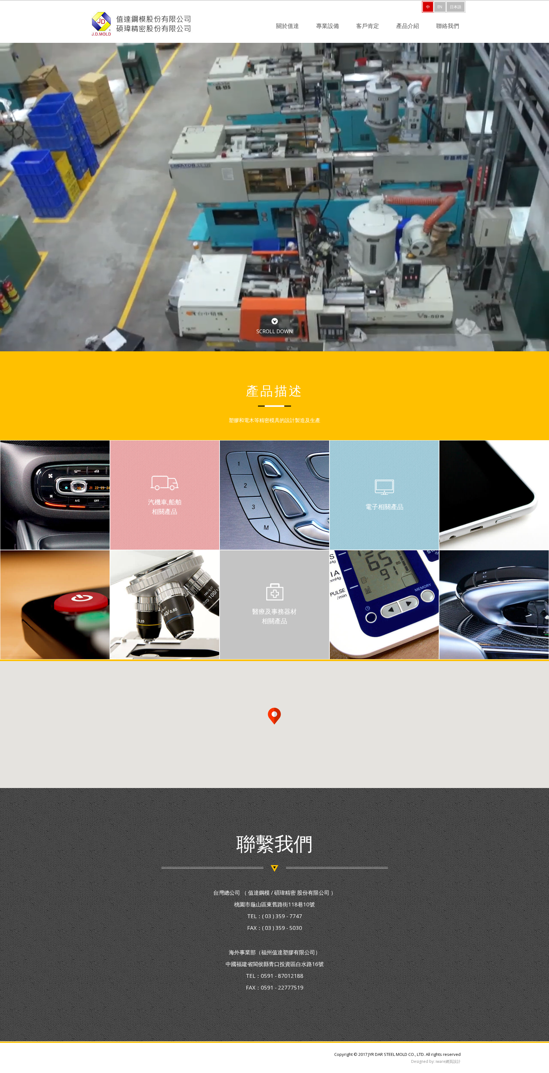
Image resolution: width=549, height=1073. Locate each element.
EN (439, 7)
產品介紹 (407, 26)
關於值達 (287, 26)
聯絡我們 (447, 26)
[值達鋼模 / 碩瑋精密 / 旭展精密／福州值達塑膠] (140, 24)
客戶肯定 (367, 26)
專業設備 (327, 26)
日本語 (455, 7)
